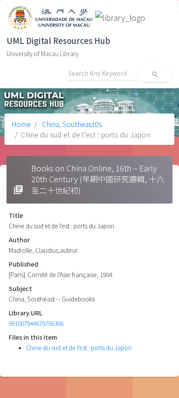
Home (21, 124)
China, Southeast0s (71, 124)
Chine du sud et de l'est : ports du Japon (79, 347)
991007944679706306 (36, 323)
